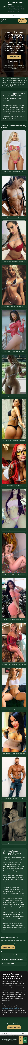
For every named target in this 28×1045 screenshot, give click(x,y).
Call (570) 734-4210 (14, 57)
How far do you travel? (10, 955)
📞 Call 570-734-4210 (20, 1040)
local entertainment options (10, 1008)
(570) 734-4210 (22, 21)
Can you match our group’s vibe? (13, 959)
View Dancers (14, 61)
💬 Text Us (25, 1040)
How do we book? (9, 963)
